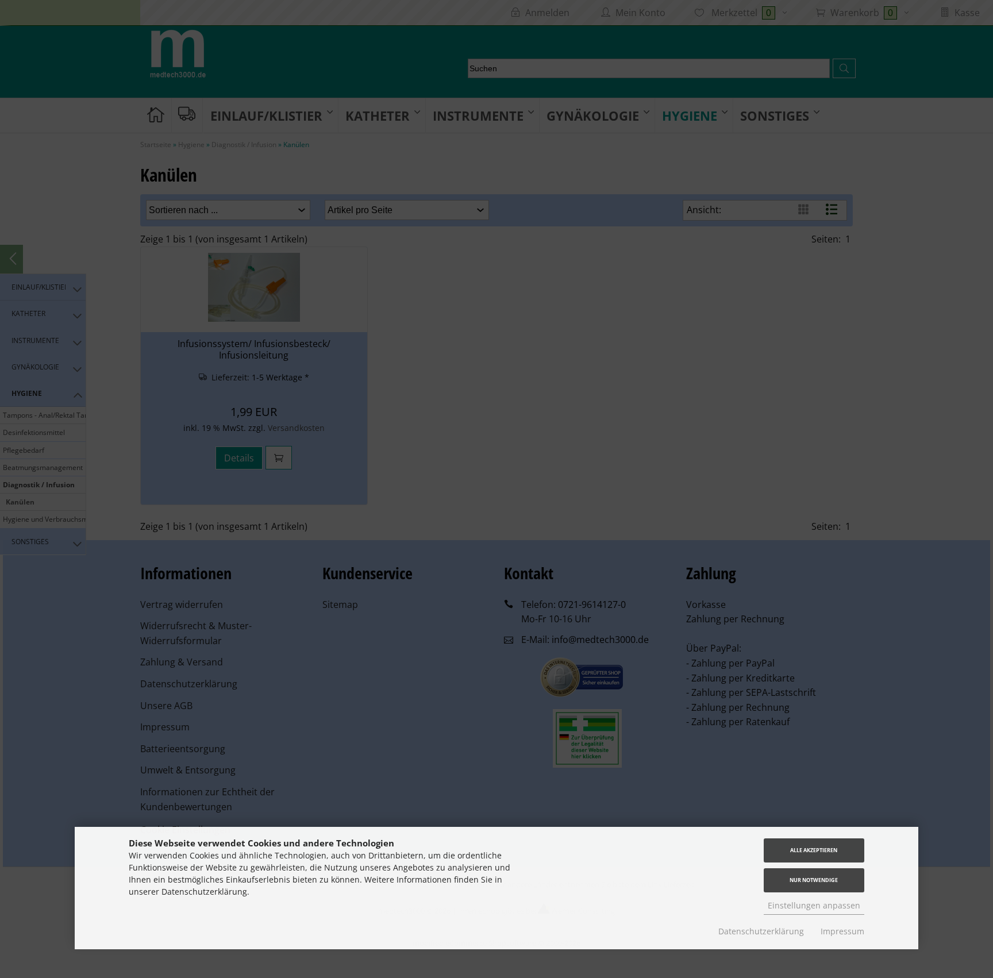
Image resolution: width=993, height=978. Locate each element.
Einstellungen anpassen (814, 905)
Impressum (842, 931)
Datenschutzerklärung (761, 931)
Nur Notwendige (814, 880)
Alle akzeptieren (813, 850)
